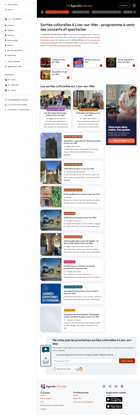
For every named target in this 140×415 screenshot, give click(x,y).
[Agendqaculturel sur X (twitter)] (104, 386)
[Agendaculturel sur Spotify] (122, 386)
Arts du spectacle (14, 50)
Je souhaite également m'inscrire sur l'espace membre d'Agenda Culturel (84, 355)
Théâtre (10, 30)
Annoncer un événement (83, 402)
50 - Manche (13, 85)
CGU (42, 402)
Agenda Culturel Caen (81, 12)
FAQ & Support (46, 398)
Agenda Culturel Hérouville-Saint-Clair (106, 12)
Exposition (11, 55)
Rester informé (127, 361)
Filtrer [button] (9, 10)
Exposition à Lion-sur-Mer (60, 72)
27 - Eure (11, 80)
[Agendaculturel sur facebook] (110, 386)
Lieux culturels (12, 61)
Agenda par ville (13, 66)
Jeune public (12, 40)
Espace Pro (77, 398)
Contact (43, 409)
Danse (10, 45)
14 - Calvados (14, 19)
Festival (10, 35)
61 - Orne (12, 90)
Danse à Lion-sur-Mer (93, 60)
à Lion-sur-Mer (55, 114)
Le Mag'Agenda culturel (16, 100)
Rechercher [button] (11, 4)
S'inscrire (124, 5)
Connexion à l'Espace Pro (17, 110)
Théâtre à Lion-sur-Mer (59, 60)
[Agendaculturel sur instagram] (116, 386)
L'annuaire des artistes (16, 105)
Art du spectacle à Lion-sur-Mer (126, 60)
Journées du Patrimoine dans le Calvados (65, 45)
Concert (10, 25)
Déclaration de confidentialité (52, 405)
